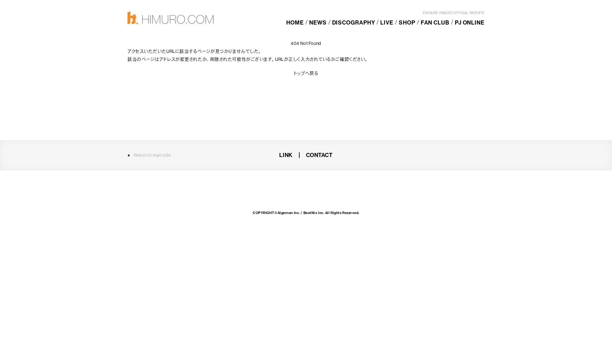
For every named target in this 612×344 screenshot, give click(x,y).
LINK (285, 155)
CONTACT (319, 155)
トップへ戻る (306, 73)
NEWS (318, 22)
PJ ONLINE (469, 22)
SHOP (407, 22)
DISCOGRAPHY (353, 22)
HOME (295, 22)
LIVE (386, 22)
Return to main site (152, 155)
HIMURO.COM (170, 17)
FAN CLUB (435, 22)
